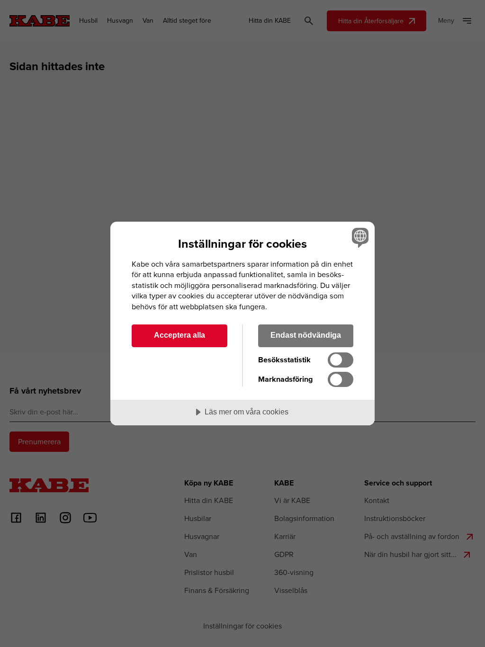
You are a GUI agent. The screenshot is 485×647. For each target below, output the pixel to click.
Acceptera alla (179, 335)
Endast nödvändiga (305, 335)
